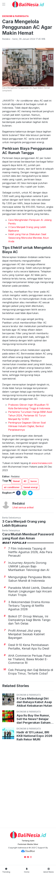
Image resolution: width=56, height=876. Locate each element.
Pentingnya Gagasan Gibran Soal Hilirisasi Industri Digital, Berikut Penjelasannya (27, 426)
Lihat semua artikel (23, 507)
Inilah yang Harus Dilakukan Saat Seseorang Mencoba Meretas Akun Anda (28, 238)
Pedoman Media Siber (28, 844)
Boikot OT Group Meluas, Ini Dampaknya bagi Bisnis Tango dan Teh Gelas (29, 620)
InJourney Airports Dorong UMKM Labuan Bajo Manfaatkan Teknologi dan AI (28, 566)
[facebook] (18, 493)
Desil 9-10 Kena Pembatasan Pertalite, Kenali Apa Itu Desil (28, 646)
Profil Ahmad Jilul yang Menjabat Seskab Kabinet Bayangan (26, 634)
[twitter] (30, 493)
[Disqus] (28, 785)
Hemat (16, 481)
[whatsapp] (24, 493)
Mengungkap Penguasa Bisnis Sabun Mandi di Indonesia (29, 578)
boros (34, 481)
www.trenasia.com (41, 463)
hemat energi (31, 487)
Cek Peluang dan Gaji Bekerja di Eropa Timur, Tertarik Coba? (30, 671)
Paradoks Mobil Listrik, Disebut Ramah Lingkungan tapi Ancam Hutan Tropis (30, 591)
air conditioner (12, 487)
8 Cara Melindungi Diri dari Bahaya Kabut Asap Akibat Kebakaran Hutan (34, 702)
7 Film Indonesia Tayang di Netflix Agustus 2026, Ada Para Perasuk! (30, 552)
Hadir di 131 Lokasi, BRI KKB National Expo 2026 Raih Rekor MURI (34, 735)
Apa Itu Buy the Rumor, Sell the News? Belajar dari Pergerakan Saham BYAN (33, 719)
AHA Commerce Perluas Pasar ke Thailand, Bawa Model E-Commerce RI (29, 659)
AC (25, 481)
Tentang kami (28, 840)
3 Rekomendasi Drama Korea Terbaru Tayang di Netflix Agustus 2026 (29, 605)
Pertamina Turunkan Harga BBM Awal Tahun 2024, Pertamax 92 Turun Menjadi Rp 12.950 (30, 415)
